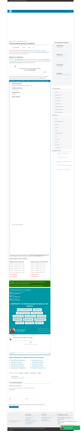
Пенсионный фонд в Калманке (16, 362)
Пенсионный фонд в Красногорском (39, 367)
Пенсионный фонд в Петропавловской (18, 367)
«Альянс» (15, 25)
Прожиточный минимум (15, 19)
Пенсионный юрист (16, 0)
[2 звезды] (31, 135)
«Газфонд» (16, 36)
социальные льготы (39, 52)
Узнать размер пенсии (29, 422)
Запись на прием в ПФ (15, 16)
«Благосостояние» (17, 27)
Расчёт (39, 50)
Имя (10, 398)
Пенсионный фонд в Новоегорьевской (18, 360)
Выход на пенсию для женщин (31, 420)
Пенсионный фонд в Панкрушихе (17, 364)
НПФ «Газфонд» (44, 419)
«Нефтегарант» (16, 34)
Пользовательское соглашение (30, 428)
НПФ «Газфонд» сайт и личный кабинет (63, 169)
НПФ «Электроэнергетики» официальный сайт (64, 165)
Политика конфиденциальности (40, 428)
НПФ (12, 21)
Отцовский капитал (29, 417)
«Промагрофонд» (17, 28)
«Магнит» (15, 33)
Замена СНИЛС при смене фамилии (64, 417)
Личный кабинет (14, 13)
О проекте (11, 0)
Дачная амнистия (28, 423)
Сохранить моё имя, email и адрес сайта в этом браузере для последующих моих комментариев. (27, 404)
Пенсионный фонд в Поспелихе (38, 362)
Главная (10, 41)
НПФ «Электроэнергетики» (46, 417)
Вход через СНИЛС (23, 0)
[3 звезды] (31, 161)
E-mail (26, 398)
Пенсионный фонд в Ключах (37, 360)
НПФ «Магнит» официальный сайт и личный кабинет (64, 154)
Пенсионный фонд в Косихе (37, 364)
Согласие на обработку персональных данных (16, 428)
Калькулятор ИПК (60, 419)
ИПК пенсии (27, 419)
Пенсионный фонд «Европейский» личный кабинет (64, 162)
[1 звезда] (31, 110)
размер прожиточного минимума (15, 62)
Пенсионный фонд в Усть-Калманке (17, 377)
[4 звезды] (31, 186)
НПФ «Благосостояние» (45, 420)
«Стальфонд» (16, 30)
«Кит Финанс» (16, 24)
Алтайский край (14, 41)
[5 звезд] (31, 211)
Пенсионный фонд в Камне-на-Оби (17, 365)
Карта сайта (11, 429)
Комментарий (11, 389)
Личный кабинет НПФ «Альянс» (62, 157)
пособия (44, 52)
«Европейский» (16, 39)
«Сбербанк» (16, 22)
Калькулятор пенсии (15, 14)
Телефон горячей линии (15, 18)
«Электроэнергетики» (18, 38)
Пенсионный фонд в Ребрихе (37, 365)
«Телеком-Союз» (17, 31)
